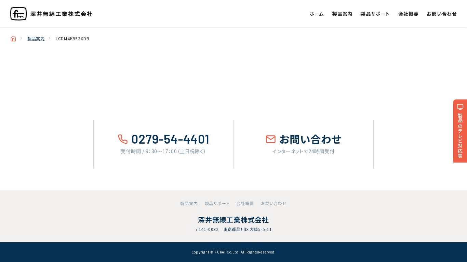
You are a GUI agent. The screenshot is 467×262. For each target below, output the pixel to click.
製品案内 (342, 13)
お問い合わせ (442, 13)
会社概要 (408, 13)
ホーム (317, 13)
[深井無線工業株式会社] (51, 13)
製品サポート (375, 13)
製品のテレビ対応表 (460, 135)
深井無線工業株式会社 (233, 219)
